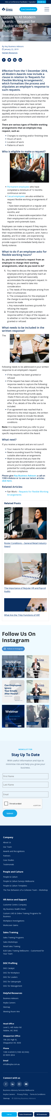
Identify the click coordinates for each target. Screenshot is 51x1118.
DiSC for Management (12, 986)
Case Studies (8, 860)
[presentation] (22, 804)
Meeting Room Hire (11, 1011)
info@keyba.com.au (11, 1064)
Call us (9, 1114)
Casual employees (16, 196)
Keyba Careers (9, 1002)
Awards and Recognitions (14, 851)
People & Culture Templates (15, 885)
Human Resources (10, 52)
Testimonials (8, 864)
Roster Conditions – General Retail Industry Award (25, 545)
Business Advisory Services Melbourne (18, 1090)
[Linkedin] (12, 1084)
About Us (7, 842)
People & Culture (10, 877)
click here (7, 480)
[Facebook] (5, 1084)
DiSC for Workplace (11, 972)
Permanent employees (18, 186)
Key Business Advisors (25, 475)
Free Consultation (28, 9)
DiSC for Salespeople (12, 981)
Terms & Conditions (37, 1094)
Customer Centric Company (15, 904)
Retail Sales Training (11, 946)
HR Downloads (42, 1114)
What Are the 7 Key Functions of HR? (22, 615)
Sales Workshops (10, 942)
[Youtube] (26, 1084)
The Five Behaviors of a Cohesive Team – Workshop (25, 890)
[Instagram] (19, 1084)
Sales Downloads (25, 1114)
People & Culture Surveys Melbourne (18, 881)
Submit (10, 813)
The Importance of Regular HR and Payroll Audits (25, 590)
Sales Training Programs (13, 937)
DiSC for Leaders (10, 977)
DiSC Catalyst (9, 968)
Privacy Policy (22, 1094)
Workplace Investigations (13, 920)
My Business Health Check (14, 909)
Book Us (41, 2)
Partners (6, 855)
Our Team (7, 847)
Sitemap (6, 1007)
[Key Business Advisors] (7, 9)
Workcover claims (10, 925)
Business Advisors (10, 998)
